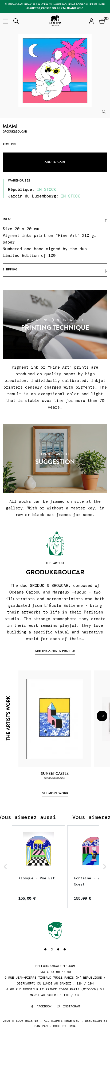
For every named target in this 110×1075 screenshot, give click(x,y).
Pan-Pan (41, 1026)
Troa (72, 1026)
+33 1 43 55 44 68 (55, 972)
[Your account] (91, 21)
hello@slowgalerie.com (55, 966)
